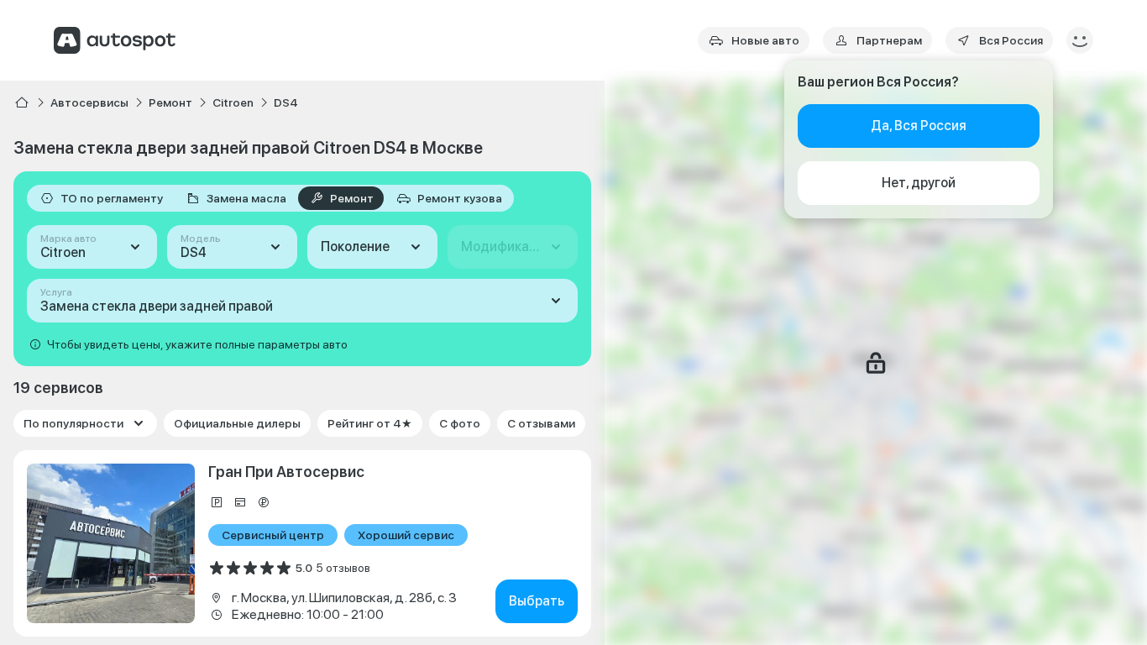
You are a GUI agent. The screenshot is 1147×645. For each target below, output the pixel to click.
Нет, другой (919, 183)
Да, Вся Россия (918, 126)
